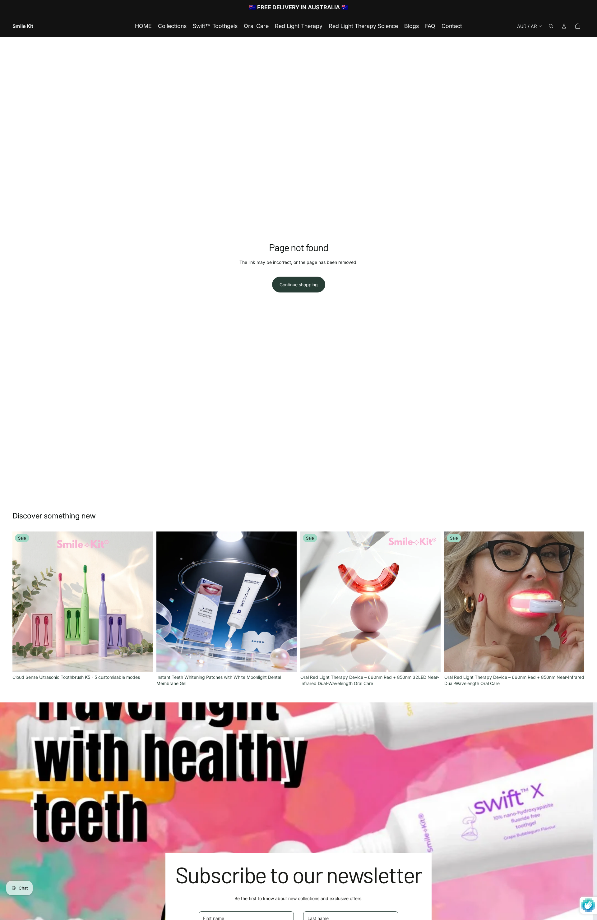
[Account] (564, 26)
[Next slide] (143, 601)
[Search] (551, 26)
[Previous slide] (21, 601)
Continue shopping (299, 284)
